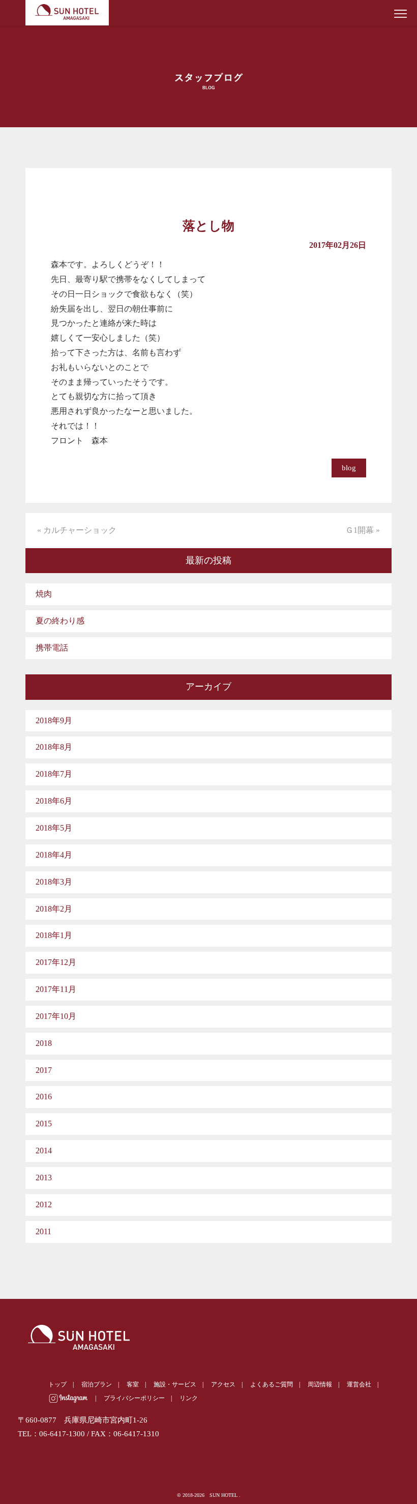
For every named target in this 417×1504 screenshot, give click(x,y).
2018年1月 (54, 935)
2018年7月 (54, 774)
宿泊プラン (96, 1384)
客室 (133, 1384)
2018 (44, 1043)
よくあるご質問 (271, 1384)
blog (349, 468)
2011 (43, 1231)
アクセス (223, 1384)
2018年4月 (54, 854)
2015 (44, 1123)
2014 (44, 1150)
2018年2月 (54, 908)
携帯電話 (52, 647)
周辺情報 (320, 1384)
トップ (57, 1384)
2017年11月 (56, 989)
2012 (44, 1204)
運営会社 (359, 1384)
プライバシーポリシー (134, 1398)
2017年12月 (56, 962)
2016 (44, 1096)
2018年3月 (54, 881)
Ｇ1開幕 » (362, 530)
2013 (44, 1177)
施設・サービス (175, 1384)
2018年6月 (54, 801)
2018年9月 (54, 720)
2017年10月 (56, 1016)
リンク (189, 1398)
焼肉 (44, 593)
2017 (44, 1070)
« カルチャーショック (76, 530)
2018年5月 (54, 828)
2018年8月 (54, 747)
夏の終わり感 (60, 620)
